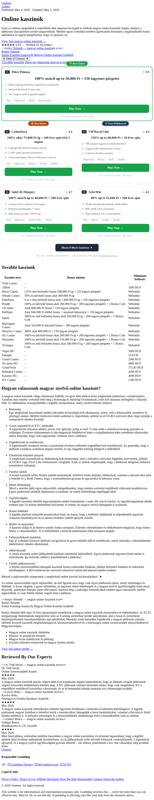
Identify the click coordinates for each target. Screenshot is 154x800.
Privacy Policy (10, 779)
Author (6, 6)
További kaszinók (13, 62)
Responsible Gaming (90, 779)
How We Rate (68, 779)
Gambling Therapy (20, 764)
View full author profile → (17, 648)
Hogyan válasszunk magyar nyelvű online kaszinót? (56, 62)
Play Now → (77, 108)
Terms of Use (27, 779)
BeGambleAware (46, 764)
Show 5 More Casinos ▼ (77, 247)
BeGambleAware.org (108, 255)
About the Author (113, 779)
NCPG (65, 764)
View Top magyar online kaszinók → (24, 41)
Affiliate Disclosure (47, 779)
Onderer (6, 3)
